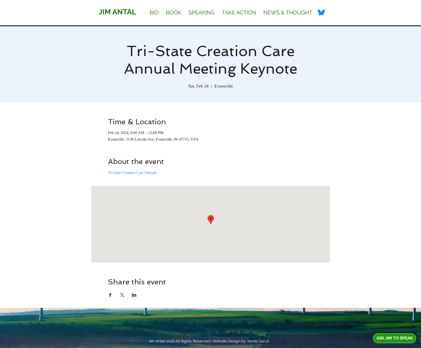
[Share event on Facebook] (110, 295)
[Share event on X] (122, 295)
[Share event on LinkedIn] (134, 295)
